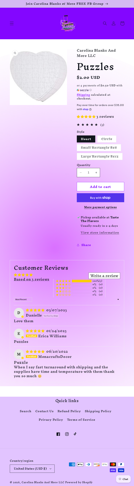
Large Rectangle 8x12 (102, 156)
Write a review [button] (104, 276)
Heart (86, 138)
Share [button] (86, 244)
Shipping (83, 95)
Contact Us (44, 411)
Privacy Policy (51, 419)
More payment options (100, 207)
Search (25, 412)
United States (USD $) (30, 468)
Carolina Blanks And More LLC (43, 482)
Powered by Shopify (79, 482)
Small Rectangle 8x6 (101, 147)
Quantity (84, 165)
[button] (12, 23)
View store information (100, 232)
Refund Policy (69, 411)
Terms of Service (81, 419)
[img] (35, 310)
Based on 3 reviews (31, 279)
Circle (108, 138)
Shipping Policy (98, 411)
